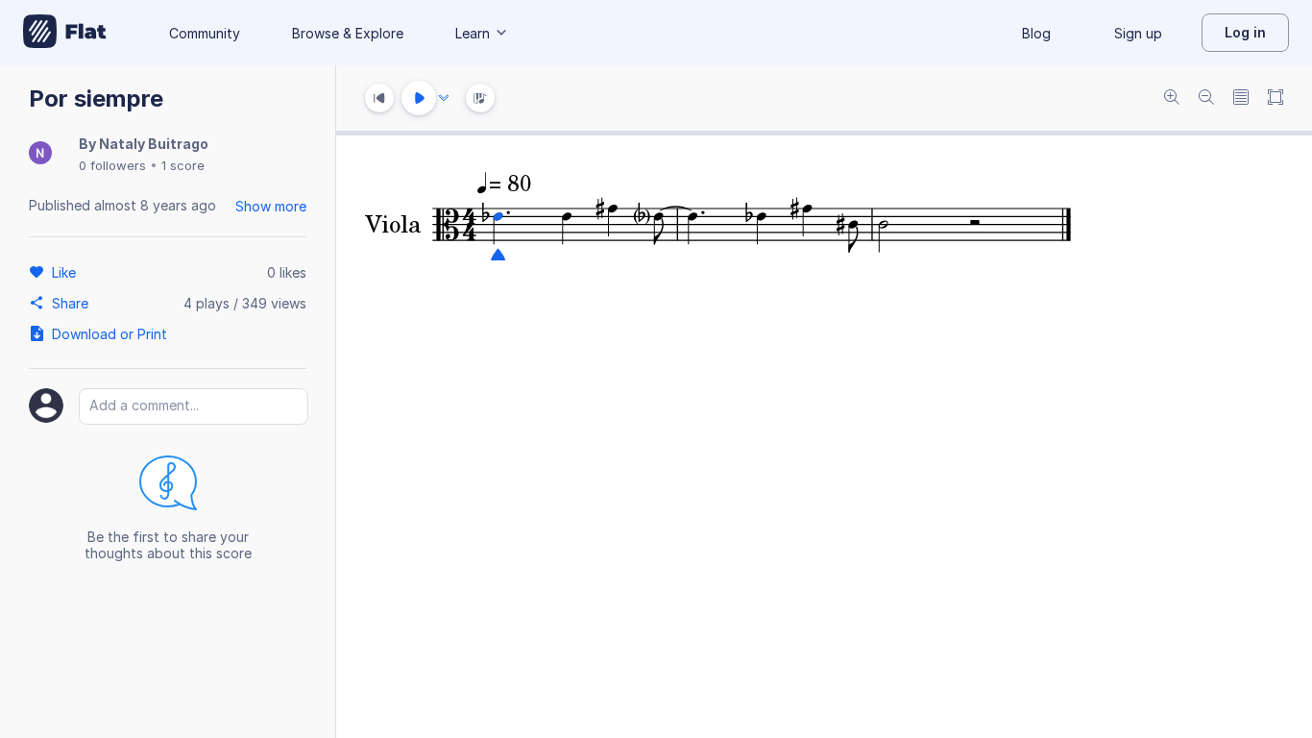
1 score (183, 165)
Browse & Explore (347, 33)
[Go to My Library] (65, 32)
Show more (270, 206)
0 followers (112, 165)
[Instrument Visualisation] (480, 98)
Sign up (1138, 33)
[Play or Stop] (418, 98)
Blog (1036, 33)
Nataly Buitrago (153, 143)
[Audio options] (443, 98)
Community (204, 33)
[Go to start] (379, 98)
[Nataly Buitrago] (40, 154)
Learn (472, 33)
